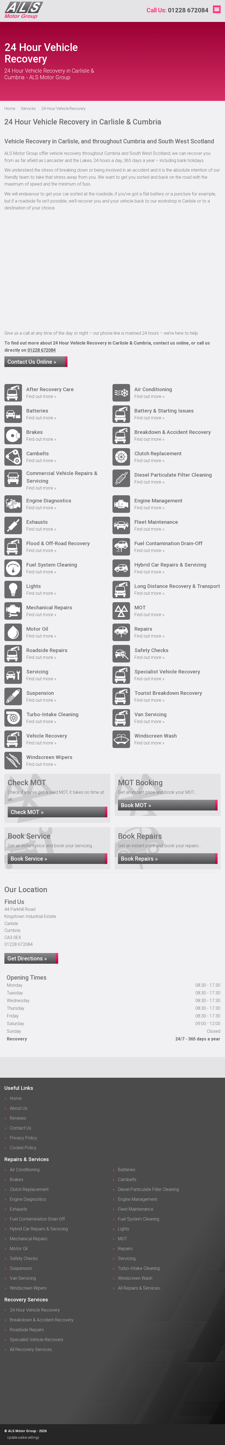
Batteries (126, 1170)
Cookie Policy (23, 1148)
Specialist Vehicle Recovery (36, 1340)
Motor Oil (18, 1249)
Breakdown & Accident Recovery (42, 1320)
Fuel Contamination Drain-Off (37, 1219)
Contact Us (20, 1128)
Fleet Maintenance (135, 1209)
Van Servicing (23, 1278)
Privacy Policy (23, 1138)
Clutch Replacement (29, 1189)
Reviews (18, 1118)
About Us (18, 1108)
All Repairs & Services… (140, 1288)
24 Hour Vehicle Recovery (35, 1310)
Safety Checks (24, 1258)
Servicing (127, 1258)
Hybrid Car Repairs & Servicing (39, 1229)
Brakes (16, 1179)
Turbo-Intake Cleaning (139, 1268)
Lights (123, 1229)
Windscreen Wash (135, 1278)
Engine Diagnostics (28, 1199)
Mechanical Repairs (28, 1239)
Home (16, 1098)
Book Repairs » (139, 858)
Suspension (21, 1268)
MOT (122, 1239)
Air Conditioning (25, 1170)
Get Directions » (27, 958)
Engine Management (137, 1199)
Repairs (125, 1249)
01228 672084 (178, 10)
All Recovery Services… (32, 1349)
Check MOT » (27, 812)
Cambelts (127, 1179)
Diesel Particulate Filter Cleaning (148, 1189)
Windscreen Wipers (28, 1288)
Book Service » (29, 858)
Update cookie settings (23, 1438)
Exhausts (18, 1209)
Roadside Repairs (27, 1330)
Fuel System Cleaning (138, 1219)
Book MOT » (136, 805)
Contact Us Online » (31, 362)
